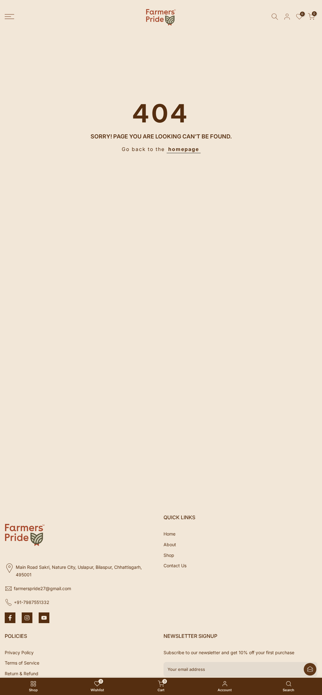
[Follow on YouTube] (44, 617)
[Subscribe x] (310, 669)
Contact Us (175, 565)
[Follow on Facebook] (10, 617)
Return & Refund (21, 673)
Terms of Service (22, 662)
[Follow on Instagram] (27, 617)
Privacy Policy (19, 652)
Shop (169, 555)
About (170, 544)
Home (169, 533)
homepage (183, 149)
